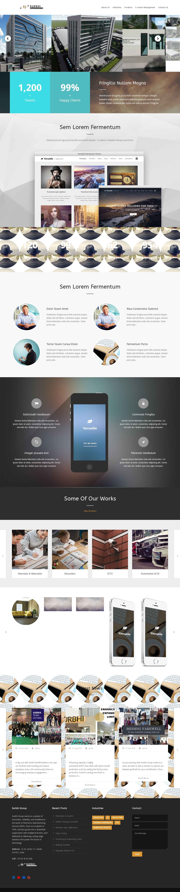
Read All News (90, 700)
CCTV (110, 573)
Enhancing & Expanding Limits (88, 757)
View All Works (90, 511)
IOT (117, 822)
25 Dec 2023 (23, 748)
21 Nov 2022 (130, 748)
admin (37, 748)
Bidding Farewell (133, 757)
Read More (36, 781)
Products (128, 7)
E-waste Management (145, 7)
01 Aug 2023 (77, 748)
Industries (117, 7)
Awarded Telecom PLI (65, 851)
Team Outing (23, 757)
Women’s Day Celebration (66, 827)
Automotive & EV (150, 573)
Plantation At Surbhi (64, 816)
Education (70, 573)
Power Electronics (102, 827)
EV (108, 817)
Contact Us (163, 7)
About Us (105, 7)
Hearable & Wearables (103, 822)
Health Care (117, 817)
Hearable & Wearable (30, 573)
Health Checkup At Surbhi (67, 822)
